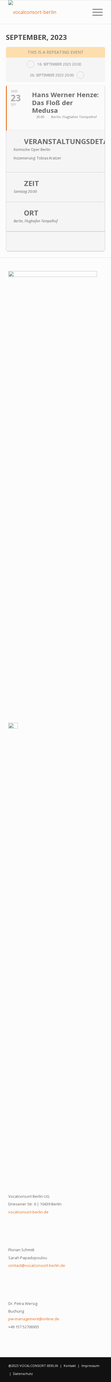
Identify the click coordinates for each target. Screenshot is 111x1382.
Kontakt (70, 1365)
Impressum (90, 1365)
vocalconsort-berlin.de (28, 1212)
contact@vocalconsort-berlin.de (36, 1265)
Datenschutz (23, 1373)
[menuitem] (94, 12)
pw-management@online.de (33, 1318)
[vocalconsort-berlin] (46, 12)
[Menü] (94, 12)
